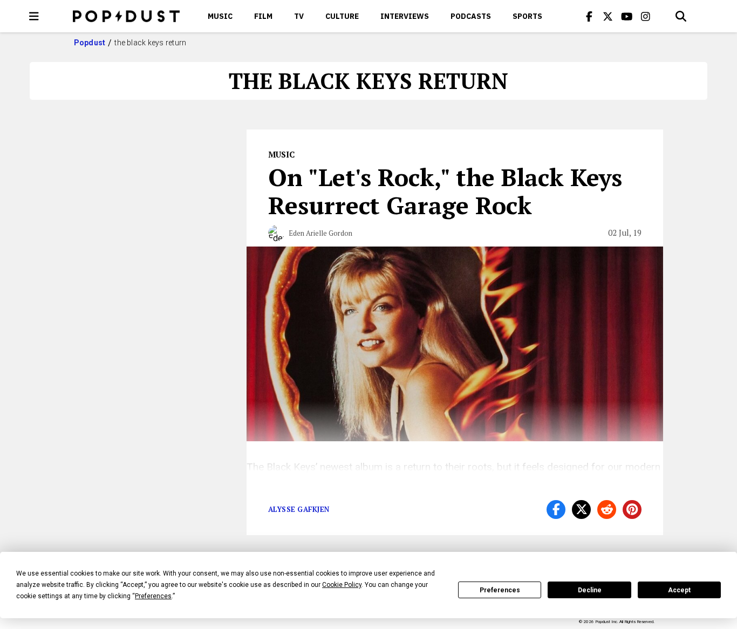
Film (263, 16)
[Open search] (681, 16)
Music (220, 16)
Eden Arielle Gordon (320, 233)
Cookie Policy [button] (341, 585)
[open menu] (34, 16)
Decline (590, 590)
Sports (527, 16)
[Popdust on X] (608, 16)
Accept (679, 590)
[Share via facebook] (556, 509)
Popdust (90, 42)
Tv (299, 16)
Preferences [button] (153, 596)
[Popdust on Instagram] (646, 16)
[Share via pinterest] (632, 509)
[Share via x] (581, 509)
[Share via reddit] (606, 509)
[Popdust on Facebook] (589, 16)
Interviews (404, 16)
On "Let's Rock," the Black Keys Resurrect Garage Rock (445, 191)
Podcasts (471, 16)
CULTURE (342, 16)
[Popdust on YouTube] (627, 16)
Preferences (500, 590)
